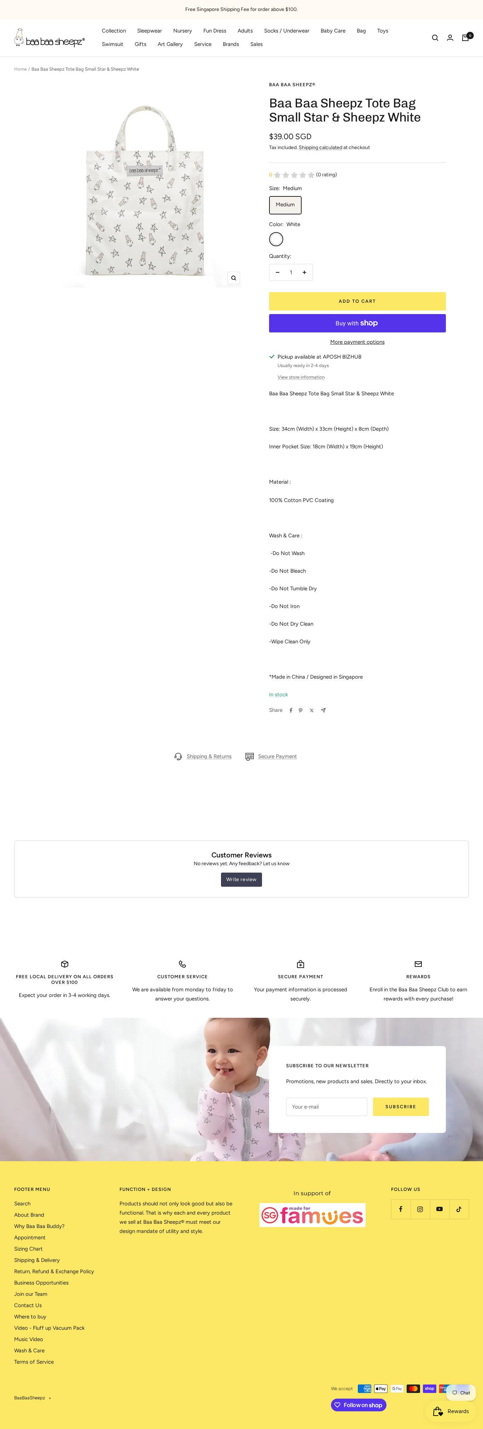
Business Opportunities (41, 1283)
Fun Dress (214, 31)
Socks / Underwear (286, 31)
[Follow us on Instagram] (420, 1209)
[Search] (435, 38)
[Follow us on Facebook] (401, 1209)
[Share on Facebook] (291, 710)
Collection (114, 31)
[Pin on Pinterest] (300, 710)
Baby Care (333, 31)
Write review (241, 879)
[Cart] (465, 38)
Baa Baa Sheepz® (292, 84)
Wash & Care (29, 1350)
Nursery (182, 31)
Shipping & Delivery (37, 1260)
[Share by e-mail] (323, 710)
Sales (256, 44)
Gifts (140, 44)
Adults (245, 31)
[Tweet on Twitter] (312, 710)
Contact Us (28, 1305)
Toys (382, 31)
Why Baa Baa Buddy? (39, 1226)
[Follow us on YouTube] (439, 1209)
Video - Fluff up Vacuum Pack (49, 1328)
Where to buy (30, 1316)
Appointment (30, 1237)
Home (20, 69)
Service (202, 44)
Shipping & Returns (209, 756)
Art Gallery (170, 44)
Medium (285, 204)
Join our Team (30, 1294)
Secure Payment (277, 756)
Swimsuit (112, 44)
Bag (361, 31)
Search (22, 1203)
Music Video (28, 1339)
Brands (231, 44)
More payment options (357, 342)
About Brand (29, 1215)
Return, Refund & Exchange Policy (54, 1271)
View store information (301, 377)
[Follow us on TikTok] (459, 1209)
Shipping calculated (320, 147)
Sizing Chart (28, 1249)
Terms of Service (34, 1362)
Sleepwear (149, 31)
